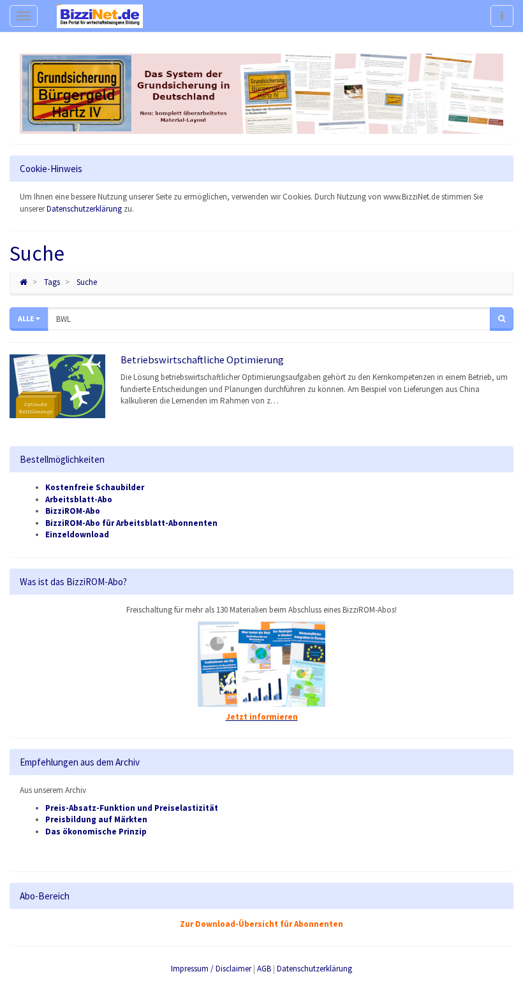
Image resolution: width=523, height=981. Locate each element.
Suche (87, 282)
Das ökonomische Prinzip (96, 831)
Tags (52, 282)
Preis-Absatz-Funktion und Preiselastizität (131, 808)
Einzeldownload (77, 534)
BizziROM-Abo (72, 510)
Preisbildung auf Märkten (96, 819)
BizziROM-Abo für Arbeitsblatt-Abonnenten (131, 523)
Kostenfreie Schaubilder (94, 487)
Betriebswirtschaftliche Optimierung (202, 359)
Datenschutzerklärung (84, 208)
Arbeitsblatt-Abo (78, 499)
